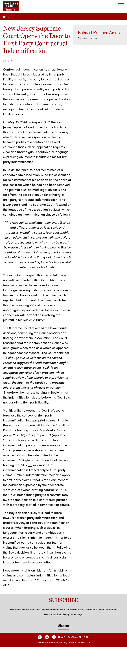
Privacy (62, 637)
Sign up (63, 626)
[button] (121, 5)
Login (86, 637)
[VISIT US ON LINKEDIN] (54, 637)
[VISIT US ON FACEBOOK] (40, 637)
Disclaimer (74, 637)
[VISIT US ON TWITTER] (47, 637)
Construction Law (87, 38)
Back (6, 17)
